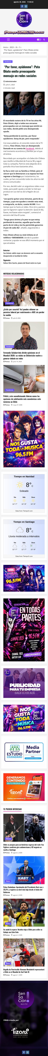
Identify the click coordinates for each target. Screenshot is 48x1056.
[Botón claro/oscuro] (39, 39)
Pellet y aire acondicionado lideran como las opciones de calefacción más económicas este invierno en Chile (22, 399)
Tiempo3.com (28, 511)
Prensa (7, 318)
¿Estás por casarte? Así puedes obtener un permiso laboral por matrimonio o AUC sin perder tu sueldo (23, 312)
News (8, 881)
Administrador (11, 81)
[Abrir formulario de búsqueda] (44, 39)
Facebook (30, 148)
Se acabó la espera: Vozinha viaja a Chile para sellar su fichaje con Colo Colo (22, 930)
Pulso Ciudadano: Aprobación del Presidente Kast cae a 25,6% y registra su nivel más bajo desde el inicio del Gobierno (23, 890)
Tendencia (7, 61)
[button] (8, 39)
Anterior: (23, 253)
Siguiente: (22, 261)
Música (8, 839)
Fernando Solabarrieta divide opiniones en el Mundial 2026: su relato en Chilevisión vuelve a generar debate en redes (22, 355)
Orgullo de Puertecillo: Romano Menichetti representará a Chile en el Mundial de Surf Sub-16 (23, 970)
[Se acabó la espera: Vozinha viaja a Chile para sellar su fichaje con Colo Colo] (24, 913)
